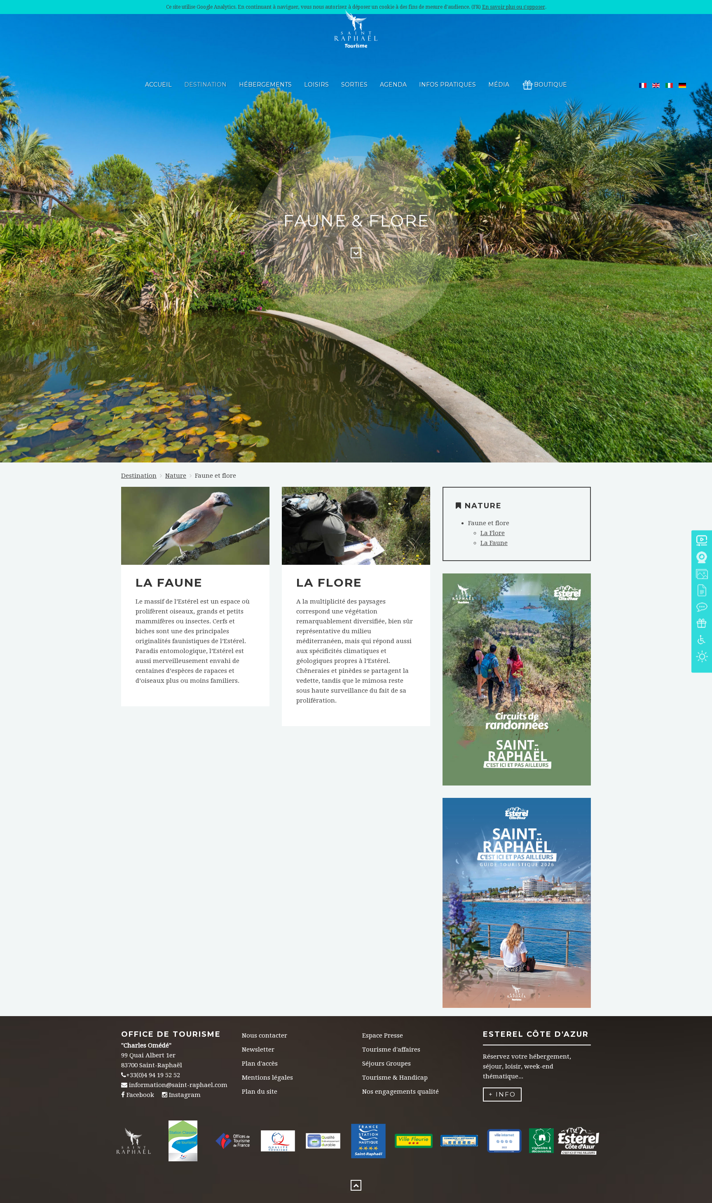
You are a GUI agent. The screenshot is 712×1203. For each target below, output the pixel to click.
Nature (175, 475)
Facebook (140, 1095)
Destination (205, 84)
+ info (502, 1094)
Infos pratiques (447, 84)
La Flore (329, 583)
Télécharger (516, 694)
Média (498, 84)
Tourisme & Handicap (395, 1077)
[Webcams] (702, 558)
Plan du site (259, 1091)
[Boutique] (702, 624)
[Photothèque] (702, 575)
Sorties (354, 84)
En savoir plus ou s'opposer (513, 7)
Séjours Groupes (386, 1063)
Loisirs (316, 84)
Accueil (158, 84)
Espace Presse (382, 1035)
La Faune (169, 583)
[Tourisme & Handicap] (702, 641)
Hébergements (265, 84)
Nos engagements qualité (400, 1091)
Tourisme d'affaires (391, 1049)
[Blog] (702, 608)
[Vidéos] (702, 542)
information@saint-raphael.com (178, 1085)
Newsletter (258, 1049)
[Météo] (702, 657)
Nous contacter (264, 1035)
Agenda (393, 84)
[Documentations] (702, 591)
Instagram (185, 1095)
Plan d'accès (260, 1063)
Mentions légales (267, 1077)
